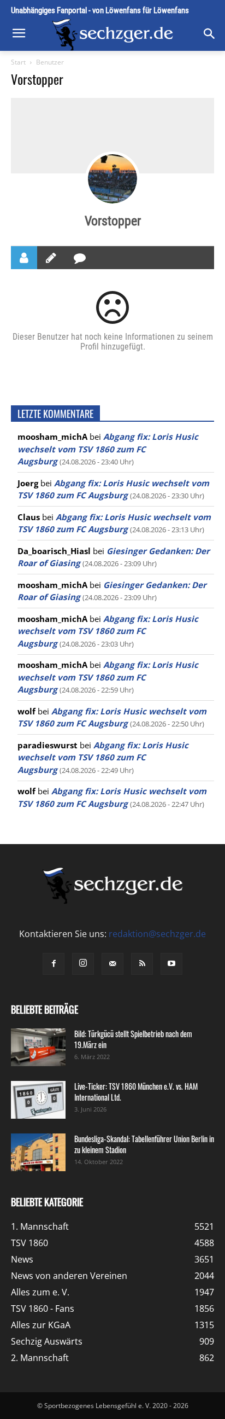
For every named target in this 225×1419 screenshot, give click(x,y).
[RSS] (142, 964)
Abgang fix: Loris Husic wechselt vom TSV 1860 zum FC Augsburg (107, 449)
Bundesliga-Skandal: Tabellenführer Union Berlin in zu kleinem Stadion (144, 1144)
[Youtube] (171, 964)
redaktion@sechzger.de (157, 934)
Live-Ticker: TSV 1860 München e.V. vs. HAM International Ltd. (136, 1091)
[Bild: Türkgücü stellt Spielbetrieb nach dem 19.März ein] (38, 1047)
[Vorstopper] (112, 179)
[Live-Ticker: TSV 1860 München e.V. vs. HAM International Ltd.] (38, 1100)
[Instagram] (83, 964)
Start (18, 62)
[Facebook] (53, 964)
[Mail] (112, 964)
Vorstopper (113, 221)
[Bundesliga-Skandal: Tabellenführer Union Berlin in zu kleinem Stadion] (38, 1152)
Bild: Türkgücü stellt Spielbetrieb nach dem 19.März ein (133, 1039)
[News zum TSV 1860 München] (112, 35)
